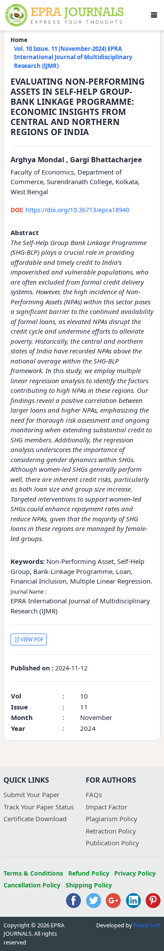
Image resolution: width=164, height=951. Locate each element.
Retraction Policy (111, 830)
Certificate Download (34, 818)
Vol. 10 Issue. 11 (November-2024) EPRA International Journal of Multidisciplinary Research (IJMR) (73, 57)
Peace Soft (147, 925)
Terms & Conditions (33, 873)
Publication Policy (112, 842)
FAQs (94, 794)
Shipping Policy (89, 885)
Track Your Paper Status (38, 806)
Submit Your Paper (31, 794)
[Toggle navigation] (153, 14)
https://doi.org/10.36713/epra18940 (69, 210)
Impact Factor (106, 806)
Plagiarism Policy (111, 818)
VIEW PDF (31, 639)
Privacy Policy (135, 873)
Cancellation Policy (31, 885)
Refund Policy (88, 873)
